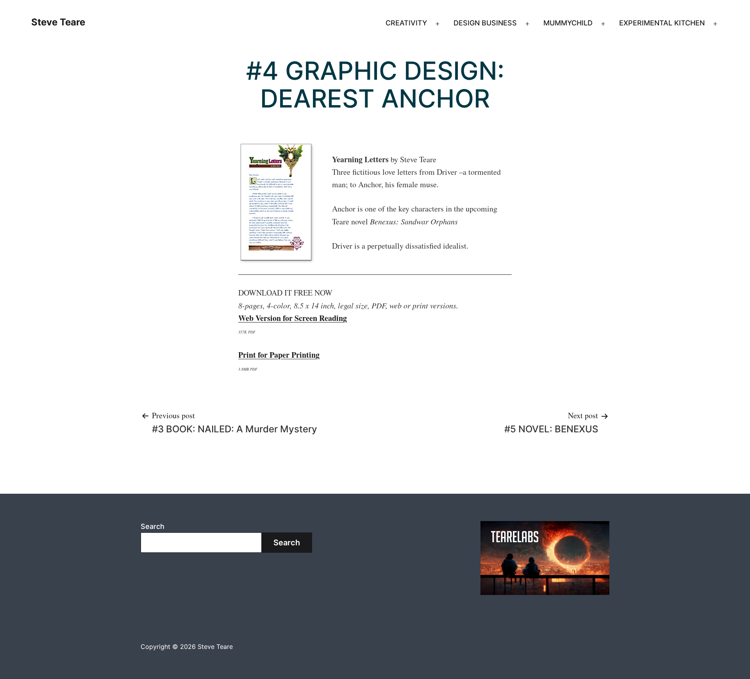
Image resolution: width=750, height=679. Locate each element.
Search (152, 526)
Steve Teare (58, 22)
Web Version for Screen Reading (292, 318)
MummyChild (568, 23)
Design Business (485, 23)
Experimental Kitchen (662, 23)
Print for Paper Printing (279, 354)
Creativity (406, 23)
